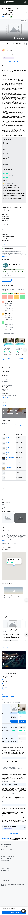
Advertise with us (5, 880)
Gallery (7, 452)
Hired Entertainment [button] (13, 640)
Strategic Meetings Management (8, 856)
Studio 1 (8, 437)
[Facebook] (6, 688)
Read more (5, 200)
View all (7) (4, 244)
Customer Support (5, 868)
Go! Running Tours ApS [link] (10, 630)
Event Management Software (7, 849)
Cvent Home (4, 864)
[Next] (26, 43)
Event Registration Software (7, 851)
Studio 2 (8, 442)
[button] (13, 269)
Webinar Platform (5, 860)
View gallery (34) (20, 38)
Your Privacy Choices (6, 870)
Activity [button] (5, 640)
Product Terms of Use (6, 876)
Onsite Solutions (5, 846)
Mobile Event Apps (5, 854)
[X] (3, 688)
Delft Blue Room (10, 457)
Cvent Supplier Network (6, 844)
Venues (4, 5)
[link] (12, 624)
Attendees (4, 423)
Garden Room (9, 472)
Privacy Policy (4, 873)
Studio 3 (8, 447)
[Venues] (25, 2)
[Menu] (1, 2)
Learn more (5, 256)
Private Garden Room (10, 463)
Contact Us (3, 866)
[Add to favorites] (26, 13)
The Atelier (8, 467)
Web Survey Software (6, 858)
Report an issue (5, 838)
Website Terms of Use (6, 878)
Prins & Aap (8, 477)
